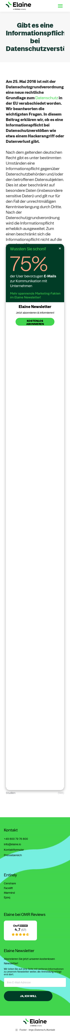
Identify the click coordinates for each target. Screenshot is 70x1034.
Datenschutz (46, 97)
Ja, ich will (28, 996)
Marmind (9, 892)
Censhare (10, 883)
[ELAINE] (20, 939)
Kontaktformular (14, 849)
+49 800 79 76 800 (16, 839)
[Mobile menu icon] (60, 6)
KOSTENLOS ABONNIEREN (35, 322)
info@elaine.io (12, 844)
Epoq (7, 897)
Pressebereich (13, 855)
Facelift (8, 888)
